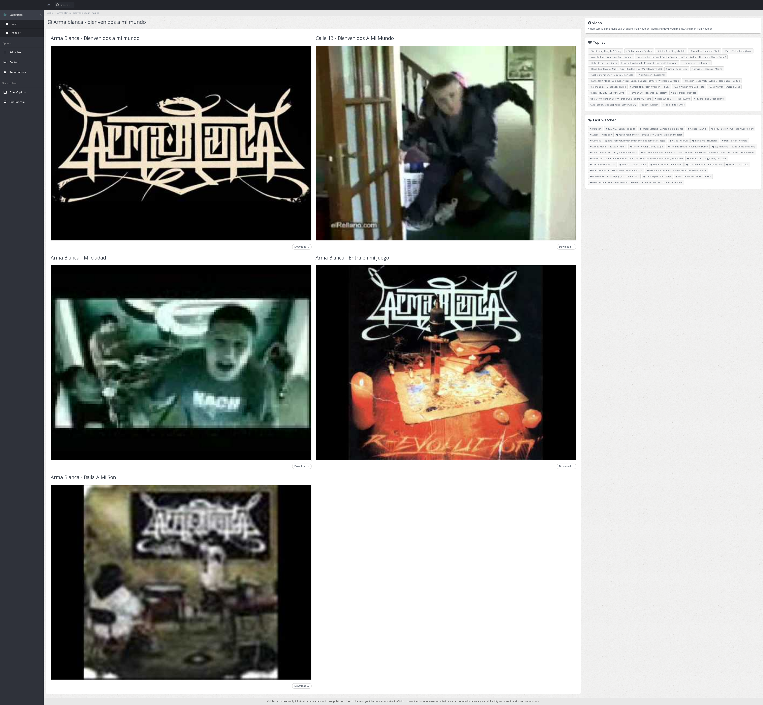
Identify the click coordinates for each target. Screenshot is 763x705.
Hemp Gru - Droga (738, 164)
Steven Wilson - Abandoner (667, 164)
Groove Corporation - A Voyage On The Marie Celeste (678, 170)
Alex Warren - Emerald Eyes (725, 86)
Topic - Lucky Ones (674, 104)
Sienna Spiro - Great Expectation (608, 86)
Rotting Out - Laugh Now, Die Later (707, 158)
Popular (15, 33)
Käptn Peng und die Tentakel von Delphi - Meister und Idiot (650, 134)
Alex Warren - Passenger (651, 74)
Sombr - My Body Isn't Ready (606, 50)
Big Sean (596, 128)
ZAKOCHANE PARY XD (603, 164)
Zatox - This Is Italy (602, 134)
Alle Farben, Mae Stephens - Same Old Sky (613, 104)
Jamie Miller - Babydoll (684, 92)
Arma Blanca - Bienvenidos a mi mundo (95, 38)
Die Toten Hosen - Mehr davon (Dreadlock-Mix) (617, 170)
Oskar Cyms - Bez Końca (604, 62)
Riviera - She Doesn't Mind (709, 98)
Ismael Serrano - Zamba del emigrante (662, 128)
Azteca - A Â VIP (698, 128)
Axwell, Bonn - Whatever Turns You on (611, 56)
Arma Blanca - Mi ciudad (78, 257)
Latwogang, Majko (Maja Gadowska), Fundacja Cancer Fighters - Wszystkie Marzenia (635, 80)
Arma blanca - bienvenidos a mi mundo (78, 12)
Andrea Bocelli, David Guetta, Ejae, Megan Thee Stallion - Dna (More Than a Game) (682, 56)
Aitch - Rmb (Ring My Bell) (671, 50)
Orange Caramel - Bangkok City (705, 164)
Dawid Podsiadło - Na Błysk (704, 50)
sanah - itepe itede (677, 68)
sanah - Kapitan (650, 104)
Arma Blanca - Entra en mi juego (352, 257)
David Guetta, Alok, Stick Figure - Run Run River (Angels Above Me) (626, 68)
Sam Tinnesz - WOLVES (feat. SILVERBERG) (614, 152)
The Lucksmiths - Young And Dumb (689, 146)
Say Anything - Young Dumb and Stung (734, 146)
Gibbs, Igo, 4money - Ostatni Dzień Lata (612, 74)
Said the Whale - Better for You (694, 176)
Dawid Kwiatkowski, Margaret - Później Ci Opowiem (649, 62)
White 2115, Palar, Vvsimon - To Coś (650, 86)
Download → (301, 246)
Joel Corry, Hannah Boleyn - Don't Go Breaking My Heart (621, 98)
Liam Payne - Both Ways (658, 176)
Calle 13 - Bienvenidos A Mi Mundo (355, 38)
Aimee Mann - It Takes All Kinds (609, 146)
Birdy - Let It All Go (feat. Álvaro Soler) (733, 128)
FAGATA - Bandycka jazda (621, 128)
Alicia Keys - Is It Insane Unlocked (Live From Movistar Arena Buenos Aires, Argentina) (637, 158)
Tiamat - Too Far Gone (633, 164)
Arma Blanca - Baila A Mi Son (83, 477)
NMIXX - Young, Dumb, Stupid (647, 146)
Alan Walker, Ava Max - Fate (689, 86)
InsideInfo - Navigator (705, 140)
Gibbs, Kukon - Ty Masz (639, 50)
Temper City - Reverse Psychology (648, 92)
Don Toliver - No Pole (735, 140)
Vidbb (22, 5)
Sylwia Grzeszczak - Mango (707, 68)
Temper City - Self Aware (696, 62)
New (13, 24)
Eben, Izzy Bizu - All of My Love (607, 92)
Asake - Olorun (679, 140)
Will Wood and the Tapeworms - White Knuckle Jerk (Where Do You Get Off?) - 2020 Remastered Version (698, 152)
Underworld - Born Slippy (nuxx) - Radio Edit (615, 176)
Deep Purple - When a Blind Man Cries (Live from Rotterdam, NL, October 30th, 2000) (637, 182)
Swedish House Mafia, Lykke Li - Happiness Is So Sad (712, 80)
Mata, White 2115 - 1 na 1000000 (673, 98)
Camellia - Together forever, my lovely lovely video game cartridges (628, 140)
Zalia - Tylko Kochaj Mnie (738, 50)
